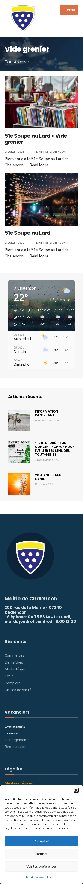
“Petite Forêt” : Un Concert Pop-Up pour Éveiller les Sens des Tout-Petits (54, 449)
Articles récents (25, 396)
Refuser (41, 854)
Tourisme (12, 733)
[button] (76, 790)
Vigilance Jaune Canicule (49, 477)
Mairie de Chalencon (51, 151)
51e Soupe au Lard (27, 233)
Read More (41, 165)
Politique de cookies (39, 877)
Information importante (46, 413)
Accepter (41, 841)
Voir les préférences (41, 866)
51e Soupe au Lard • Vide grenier (36, 138)
